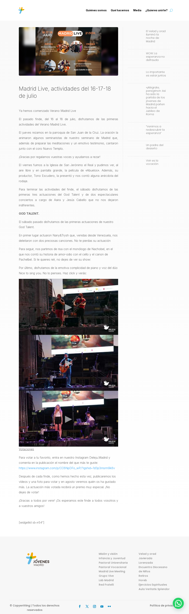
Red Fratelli (106, 585)
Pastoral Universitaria (113, 563)
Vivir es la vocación (152, 162)
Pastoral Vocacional (112, 567)
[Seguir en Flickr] (109, 606)
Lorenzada (146, 563)
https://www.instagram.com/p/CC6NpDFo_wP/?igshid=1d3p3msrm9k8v (67, 468)
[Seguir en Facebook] (80, 606)
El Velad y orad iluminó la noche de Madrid (156, 36)
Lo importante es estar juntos (156, 73)
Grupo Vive (106, 576)
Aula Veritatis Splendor (154, 589)
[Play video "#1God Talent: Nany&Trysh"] (68, 307)
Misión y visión (108, 554)
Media (137, 10)
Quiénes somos (96, 10)
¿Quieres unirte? (156, 10)
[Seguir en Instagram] (94, 606)
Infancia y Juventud (112, 558)
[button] (178, 603)
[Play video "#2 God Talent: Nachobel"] (68, 363)
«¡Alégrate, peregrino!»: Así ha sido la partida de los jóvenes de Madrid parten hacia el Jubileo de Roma (156, 101)
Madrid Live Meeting (112, 571)
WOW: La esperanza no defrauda (155, 56)
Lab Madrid (106, 580)
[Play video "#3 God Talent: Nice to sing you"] (68, 419)
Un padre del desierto (154, 146)
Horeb (143, 580)
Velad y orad (147, 554)
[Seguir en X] (87, 606)
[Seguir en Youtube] (102, 606)
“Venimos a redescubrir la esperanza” (155, 130)
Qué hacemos (120, 10)
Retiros (143, 576)
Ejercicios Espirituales (153, 585)
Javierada (145, 558)
